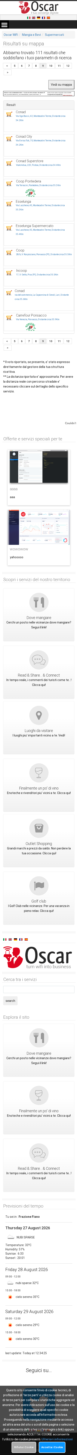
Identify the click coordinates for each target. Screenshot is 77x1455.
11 (59, 65)
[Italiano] (29, 17)
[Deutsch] (39, 17)
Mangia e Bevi (31, 34)
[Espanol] (48, 17)
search (10, 1001)
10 (50, 65)
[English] (34, 17)
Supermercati (54, 34)
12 (67, 65)
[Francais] (44, 17)
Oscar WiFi (11, 34)
